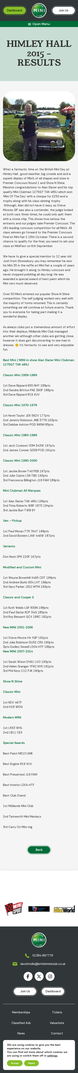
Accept (15, 1063)
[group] (13, 909)
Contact (57, 1033)
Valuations (57, 1023)
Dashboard (14, 10)
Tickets (57, 1012)
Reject (31, 1063)
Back (39, 850)
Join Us (63, 10)
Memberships (21, 1012)
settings (52, 1056)
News (21, 1033)
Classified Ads (21, 1023)
